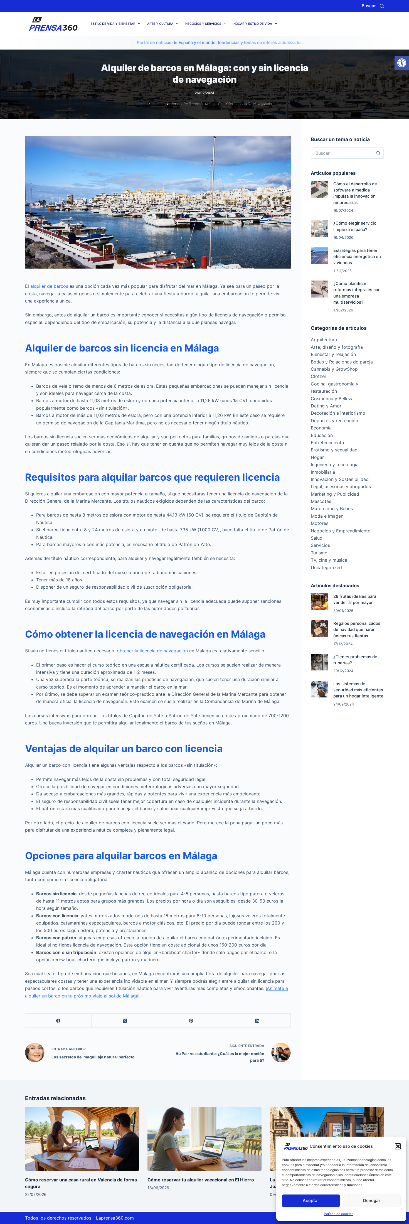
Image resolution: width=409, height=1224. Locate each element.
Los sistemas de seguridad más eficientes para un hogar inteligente (358, 690)
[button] (402, 63)
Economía (321, 428)
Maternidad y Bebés (332, 508)
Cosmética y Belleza (332, 398)
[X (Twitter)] (125, 1021)
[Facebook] (58, 1021)
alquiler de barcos (49, 286)
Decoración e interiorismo (338, 413)
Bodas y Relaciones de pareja (342, 362)
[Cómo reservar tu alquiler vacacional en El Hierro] (204, 1139)
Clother (318, 376)
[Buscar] (382, 6)
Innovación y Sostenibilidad (340, 479)
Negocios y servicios (203, 24)
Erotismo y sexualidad (334, 450)
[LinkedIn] (257, 1021)
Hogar (317, 457)
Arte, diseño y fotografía (337, 347)
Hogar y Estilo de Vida (252, 24)
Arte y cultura (160, 24)
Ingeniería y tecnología (335, 464)
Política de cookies (338, 1214)
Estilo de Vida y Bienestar (113, 24)
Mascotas (321, 501)
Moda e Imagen (327, 516)
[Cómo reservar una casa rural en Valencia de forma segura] (82, 1139)
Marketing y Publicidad (335, 494)
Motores (319, 523)
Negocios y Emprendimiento (341, 531)
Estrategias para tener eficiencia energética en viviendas (357, 257)
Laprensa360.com (115, 1218)
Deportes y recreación (334, 420)
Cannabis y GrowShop (334, 369)
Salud (316, 538)
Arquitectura (324, 339)
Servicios (320, 545)
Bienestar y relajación (333, 354)
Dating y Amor (326, 406)
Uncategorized (326, 567)
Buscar (369, 5)
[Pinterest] (191, 1021)
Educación (322, 435)
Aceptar (311, 1200)
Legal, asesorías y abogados (341, 486)
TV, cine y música (329, 560)
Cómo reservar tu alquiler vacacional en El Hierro (200, 1180)
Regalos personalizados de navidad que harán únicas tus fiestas (356, 629)
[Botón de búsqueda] (378, 153)
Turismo (319, 553)
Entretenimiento (327, 442)
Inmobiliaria (323, 472)
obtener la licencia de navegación (152, 650)
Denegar (371, 1200)
